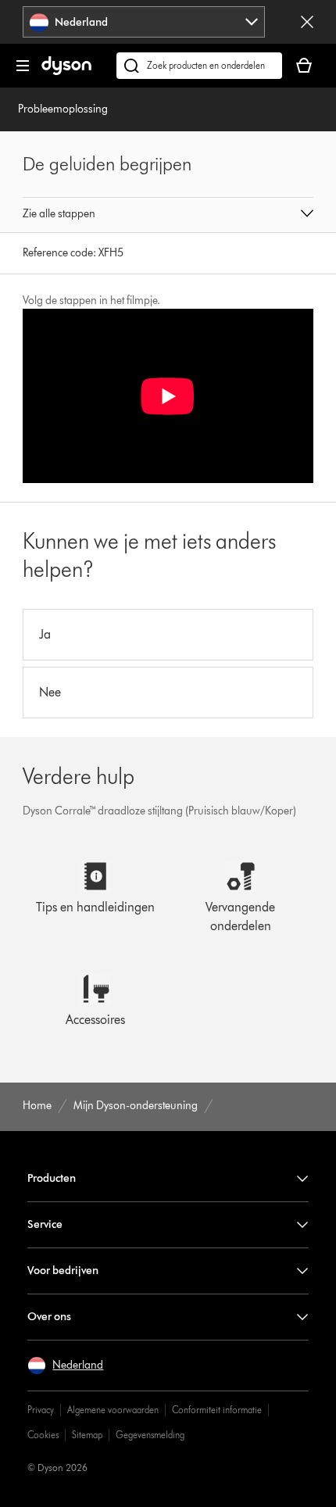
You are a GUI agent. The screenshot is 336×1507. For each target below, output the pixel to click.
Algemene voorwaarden (113, 1410)
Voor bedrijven (62, 1270)
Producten (51, 1178)
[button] (167, 215)
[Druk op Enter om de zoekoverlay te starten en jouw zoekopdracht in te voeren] (199, 65)
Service (45, 1224)
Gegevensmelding (150, 1435)
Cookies (43, 1435)
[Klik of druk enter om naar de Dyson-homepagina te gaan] (66, 71)
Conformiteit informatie (217, 1410)
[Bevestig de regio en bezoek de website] (307, 22)
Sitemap (87, 1435)
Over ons (49, 1316)
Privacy (40, 1410)
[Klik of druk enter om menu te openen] (23, 65)
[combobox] (144, 22)
